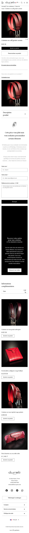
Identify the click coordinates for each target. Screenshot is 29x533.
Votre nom (4, 166)
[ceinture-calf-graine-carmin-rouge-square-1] (14, 24)
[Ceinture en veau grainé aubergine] (14, 312)
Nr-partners (16, 530)
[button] (17, 3)
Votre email (4, 175)
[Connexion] (24, 2)
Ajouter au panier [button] (8, 336)
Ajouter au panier (14, 48)
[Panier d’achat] (27, 2)
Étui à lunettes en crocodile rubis (10, 453)
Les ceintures (10, 6)
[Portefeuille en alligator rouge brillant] (14, 354)
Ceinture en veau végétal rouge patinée (12, 412)
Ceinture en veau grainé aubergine (11, 329)
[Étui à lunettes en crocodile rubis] (14, 436)
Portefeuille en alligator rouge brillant (12, 371)
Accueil (3, 6)
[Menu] (2, 3)
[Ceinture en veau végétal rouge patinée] (14, 395)
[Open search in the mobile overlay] (21, 2)
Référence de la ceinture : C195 (10, 183)
